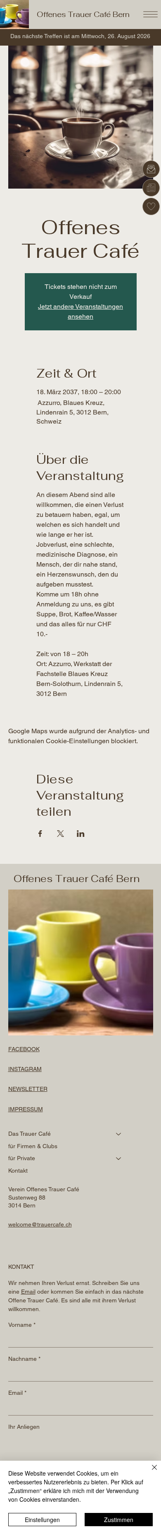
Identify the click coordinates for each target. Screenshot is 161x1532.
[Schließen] (149, 1472)
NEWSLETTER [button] (27, 1089)
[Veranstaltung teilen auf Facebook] (40, 833)
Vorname (22, 1324)
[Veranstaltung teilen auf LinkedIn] (81, 833)
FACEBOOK (24, 1049)
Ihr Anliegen (24, 1426)
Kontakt (18, 1170)
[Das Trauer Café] (119, 1134)
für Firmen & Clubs (32, 1146)
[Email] (151, 169)
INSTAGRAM (25, 1069)
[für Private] (119, 1158)
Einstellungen (42, 1519)
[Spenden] (151, 206)
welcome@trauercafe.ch (40, 1224)
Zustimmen (118, 1519)
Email (17, 1392)
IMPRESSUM (25, 1109)
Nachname (24, 1358)
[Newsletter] (151, 187)
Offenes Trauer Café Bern (83, 14)
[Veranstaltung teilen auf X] (60, 833)
